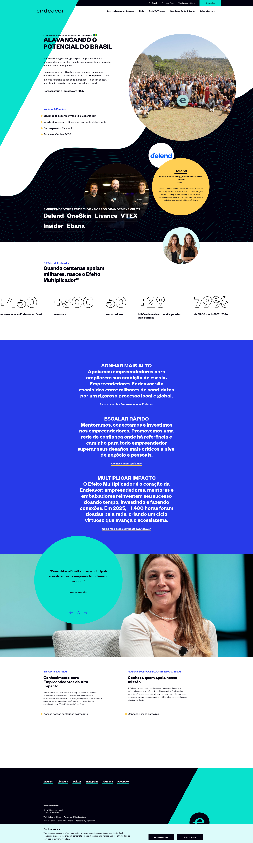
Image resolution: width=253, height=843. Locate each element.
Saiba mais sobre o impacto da (126, 528)
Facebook (123, 781)
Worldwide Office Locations (75, 817)
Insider (53, 227)
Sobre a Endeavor (207, 10)
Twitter (76, 781)
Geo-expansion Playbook (58, 128)
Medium (48, 781)
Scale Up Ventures (157, 10)
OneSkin (79, 217)
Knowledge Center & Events (182, 10)
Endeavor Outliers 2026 (57, 134)
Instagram (92, 781)
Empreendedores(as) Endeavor (120, 10)
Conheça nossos (143, 714)
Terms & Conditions (65, 821)
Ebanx (76, 227)
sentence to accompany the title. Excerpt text (69, 115)
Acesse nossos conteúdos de (65, 714)
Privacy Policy (49, 821)
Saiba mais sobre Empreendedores (127, 404)
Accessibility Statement (85, 821)
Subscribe (210, 3)
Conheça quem (126, 463)
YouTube (107, 781)
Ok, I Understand (161, 837)
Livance (106, 217)
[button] (153, 3)
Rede (141, 10)
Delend (53, 217)
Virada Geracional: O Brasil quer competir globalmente (74, 122)
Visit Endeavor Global (186, 3)
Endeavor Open (168, 3)
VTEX (129, 217)
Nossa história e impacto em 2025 (63, 90)
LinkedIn (63, 781)
